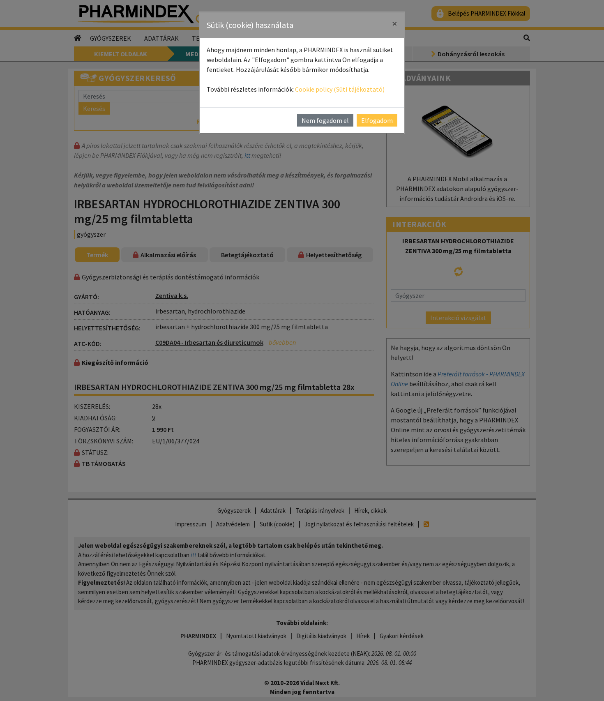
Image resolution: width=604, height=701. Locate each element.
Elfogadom (377, 120)
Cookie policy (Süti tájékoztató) (340, 89)
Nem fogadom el (325, 120)
